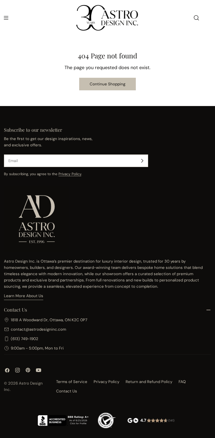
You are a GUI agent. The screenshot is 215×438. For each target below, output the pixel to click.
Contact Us (66, 391)
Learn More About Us (23, 295)
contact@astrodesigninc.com (38, 329)
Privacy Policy (69, 174)
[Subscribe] (142, 160)
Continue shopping (107, 84)
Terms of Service (71, 381)
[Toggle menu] (6, 18)
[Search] (196, 18)
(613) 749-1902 (24, 338)
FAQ (182, 381)
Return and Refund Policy (149, 381)
